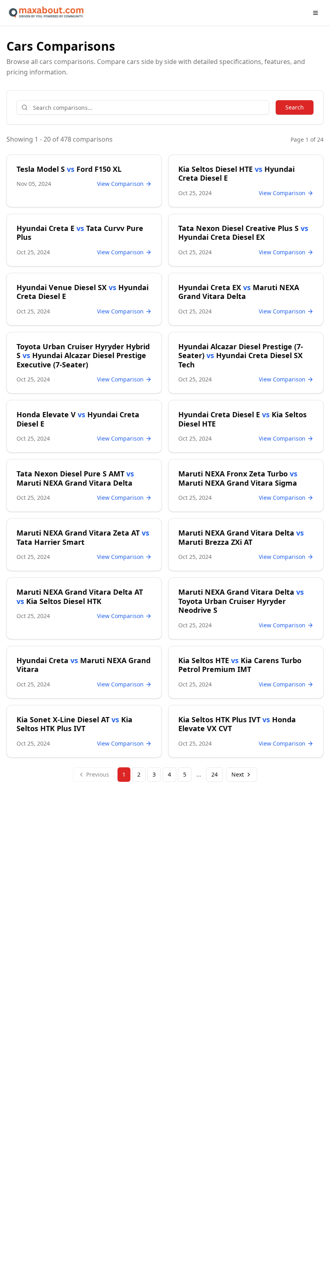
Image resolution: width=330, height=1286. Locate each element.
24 (214, 774)
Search (294, 107)
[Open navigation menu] (315, 12)
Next (237, 774)
